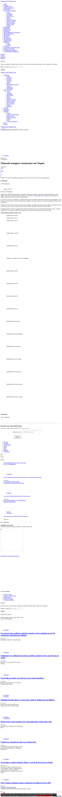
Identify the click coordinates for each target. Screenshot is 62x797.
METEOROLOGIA (8, 34)
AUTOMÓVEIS (8, 6)
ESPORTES (7, 28)
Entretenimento (7, 444)
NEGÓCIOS (7, 35)
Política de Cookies (11, 117)
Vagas (8, 43)
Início (2, 129)
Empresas (6, 443)
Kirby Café (37, 195)
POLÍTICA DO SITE (9, 49)
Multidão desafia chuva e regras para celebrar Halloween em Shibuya (28, 700)
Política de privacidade (46, 795)
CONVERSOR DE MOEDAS (11, 51)
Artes (8, 12)
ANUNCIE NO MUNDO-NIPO (12, 47)
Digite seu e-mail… (17, 432)
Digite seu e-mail (5, 67)
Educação (9, 19)
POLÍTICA (6, 36)
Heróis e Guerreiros (11, 20)
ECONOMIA (7, 27)
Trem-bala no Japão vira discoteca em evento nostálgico (22, 678)
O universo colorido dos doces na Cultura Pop (18, 742)
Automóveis (9, 87)
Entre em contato (8, 594)
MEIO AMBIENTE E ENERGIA (12, 32)
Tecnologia (9, 513)
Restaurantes (7, 451)
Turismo (9, 25)
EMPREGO (7, 42)
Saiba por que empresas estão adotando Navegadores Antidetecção (16, 516)
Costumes (9, 13)
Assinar (3, 69)
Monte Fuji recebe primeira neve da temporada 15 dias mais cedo (26, 722)
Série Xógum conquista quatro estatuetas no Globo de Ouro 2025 (26, 783)
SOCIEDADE (7, 38)
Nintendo (6, 450)
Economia (9, 77)
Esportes (9, 86)
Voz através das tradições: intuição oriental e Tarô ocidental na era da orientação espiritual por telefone (23, 477)
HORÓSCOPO (7, 29)
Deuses (8, 17)
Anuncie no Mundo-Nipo (13, 114)
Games (5, 446)
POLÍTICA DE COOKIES (10, 50)
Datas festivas (10, 16)
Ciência (8, 81)
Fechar (38, 795)
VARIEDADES (7, 40)
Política (8, 76)
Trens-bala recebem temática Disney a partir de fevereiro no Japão (27, 762)
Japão (5, 447)
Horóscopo (9, 106)
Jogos (5, 448)
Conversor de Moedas (12, 121)
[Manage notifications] (4, 793)
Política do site (10, 116)
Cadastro (9, 44)
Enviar (2, 611)
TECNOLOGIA (8, 39)
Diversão (6, 442)
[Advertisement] (31, 141)
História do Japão (11, 21)
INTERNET (7, 31)
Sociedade (9, 80)
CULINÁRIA (7, 9)
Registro (6, 5)
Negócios (9, 79)
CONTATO (6, 46)
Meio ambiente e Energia (13, 84)
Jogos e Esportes (11, 23)
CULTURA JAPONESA (10, 10)
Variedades (6, 129)
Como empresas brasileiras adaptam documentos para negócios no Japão (17, 496)
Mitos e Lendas (10, 24)
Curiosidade (9, 14)
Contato (8, 113)
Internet (8, 83)
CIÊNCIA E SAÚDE (9, 8)
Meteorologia (10, 88)
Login (5, 3)
